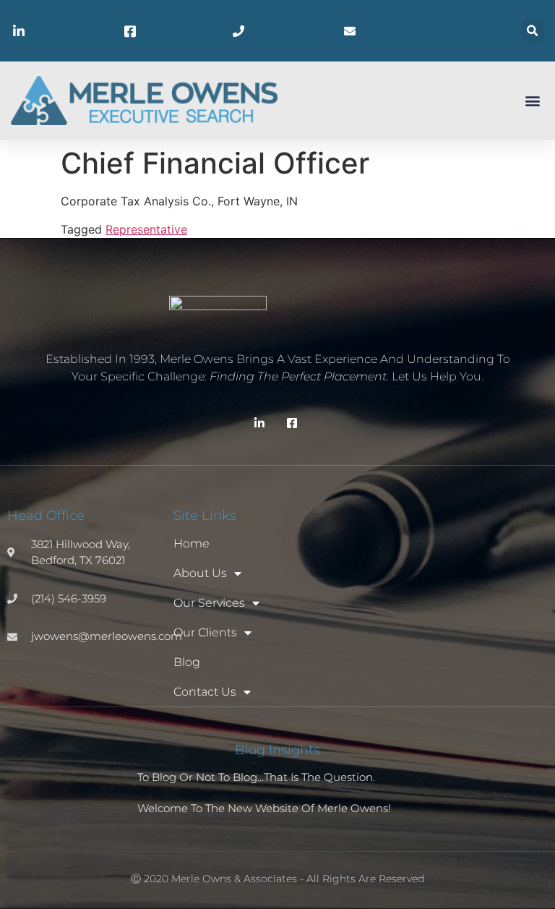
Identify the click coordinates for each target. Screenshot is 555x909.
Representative (146, 229)
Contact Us (204, 692)
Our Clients (205, 632)
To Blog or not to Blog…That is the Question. (256, 777)
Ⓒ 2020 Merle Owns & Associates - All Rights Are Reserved (277, 878)
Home (191, 543)
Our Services (209, 603)
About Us (200, 573)
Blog (186, 662)
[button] (533, 31)
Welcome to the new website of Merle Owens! (264, 808)
